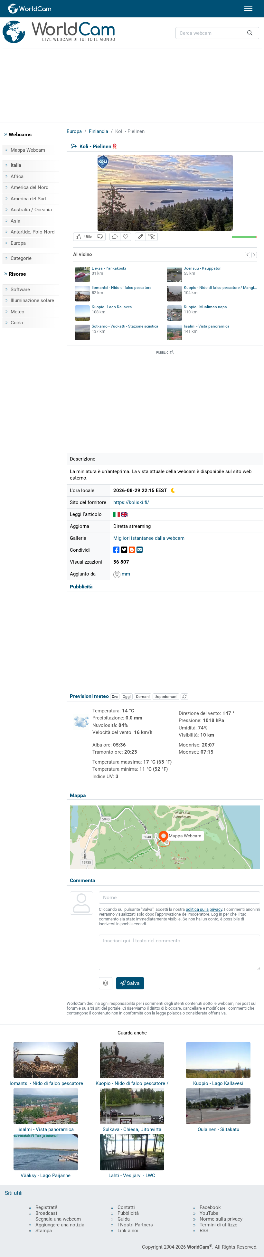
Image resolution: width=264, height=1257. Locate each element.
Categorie (21, 258)
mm (125, 574)
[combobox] (217, 33)
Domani (143, 696)
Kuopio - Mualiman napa (205, 307)
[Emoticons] (105, 983)
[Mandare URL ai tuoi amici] (140, 550)
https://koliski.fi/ (131, 502)
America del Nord (29, 187)
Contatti (126, 1207)
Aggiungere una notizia (59, 1225)
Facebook (210, 1207)
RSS (204, 1230)
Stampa (43, 1230)
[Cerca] (249, 33)
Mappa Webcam (28, 150)
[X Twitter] (124, 550)
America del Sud (28, 199)
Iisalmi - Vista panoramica (207, 326)
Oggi (127, 696)
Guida (17, 323)
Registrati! (46, 1207)
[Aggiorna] (184, 696)
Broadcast (46, 1213)
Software (20, 289)
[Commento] (114, 237)
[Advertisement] (132, 84)
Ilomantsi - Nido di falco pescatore (121, 287)
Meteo (17, 312)
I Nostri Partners (135, 1225)
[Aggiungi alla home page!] (125, 237)
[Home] (30, 9)
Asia (15, 221)
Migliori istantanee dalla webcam (148, 538)
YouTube (209, 1213)
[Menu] (248, 9)
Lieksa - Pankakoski (109, 268)
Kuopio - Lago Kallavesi (112, 307)
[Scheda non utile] (100, 237)
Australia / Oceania (31, 210)
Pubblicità (128, 1213)
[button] (140, 237)
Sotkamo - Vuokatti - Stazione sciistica (125, 326)
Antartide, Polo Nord (32, 232)
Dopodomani (166, 696)
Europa (18, 243)
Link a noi (128, 1230)
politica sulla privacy (204, 909)
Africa (17, 176)
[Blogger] (132, 550)
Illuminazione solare (32, 300)
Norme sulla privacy (221, 1219)
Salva (133, 983)
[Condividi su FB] (116, 550)
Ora (115, 696)
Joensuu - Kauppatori (203, 268)
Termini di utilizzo (219, 1225)
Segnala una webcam (58, 1219)
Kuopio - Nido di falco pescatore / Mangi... (220, 287)
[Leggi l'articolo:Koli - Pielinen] (116, 514)
